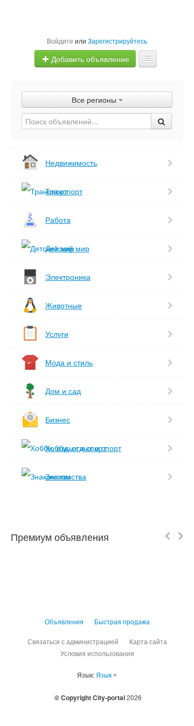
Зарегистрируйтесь (117, 40)
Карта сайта (148, 641)
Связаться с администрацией (73, 641)
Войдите (60, 40)
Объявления (64, 621)
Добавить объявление (89, 58)
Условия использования (97, 653)
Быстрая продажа (122, 621)
